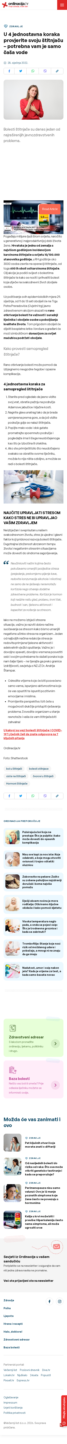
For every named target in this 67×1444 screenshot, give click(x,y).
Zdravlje (9, 1300)
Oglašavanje (11, 1397)
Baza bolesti (12, 1347)
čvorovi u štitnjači (43, 776)
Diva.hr (46, 1369)
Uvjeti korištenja (13, 1407)
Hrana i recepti (13, 1323)
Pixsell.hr (9, 1380)
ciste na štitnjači (16, 776)
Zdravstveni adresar (17, 1339)
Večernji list (10, 1369)
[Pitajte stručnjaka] (64, 1410)
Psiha (7, 1308)
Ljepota (9, 1315)
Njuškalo (22, 1375)
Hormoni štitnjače (17, 783)
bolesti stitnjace (39, 768)
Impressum (10, 1402)
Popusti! (46, 1375)
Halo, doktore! (13, 1331)
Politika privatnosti (15, 1412)
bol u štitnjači (14, 768)
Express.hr (23, 1380)
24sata (34, 1375)
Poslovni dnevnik (29, 1369)
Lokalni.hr (9, 1375)
